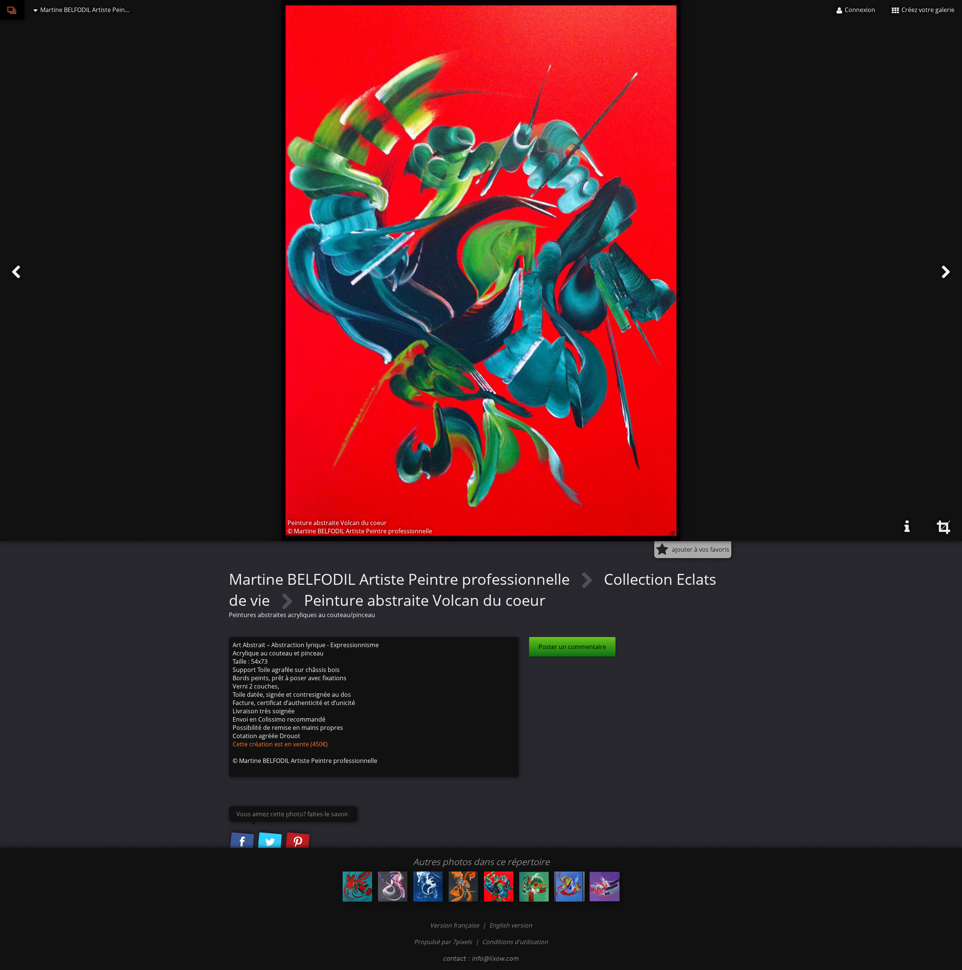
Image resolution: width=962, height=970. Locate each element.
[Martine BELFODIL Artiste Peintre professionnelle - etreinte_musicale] (393, 887)
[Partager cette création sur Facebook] (242, 842)
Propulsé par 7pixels (443, 942)
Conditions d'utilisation (515, 942)
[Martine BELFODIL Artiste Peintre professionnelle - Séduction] (428, 887)
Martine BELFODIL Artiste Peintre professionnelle (401, 579)
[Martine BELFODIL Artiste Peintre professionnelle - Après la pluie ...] (534, 887)
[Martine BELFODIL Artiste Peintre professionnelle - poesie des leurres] (463, 887)
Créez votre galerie (927, 10)
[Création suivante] (946, 272)
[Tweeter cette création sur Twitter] (270, 842)
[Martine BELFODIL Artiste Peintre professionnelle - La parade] (605, 887)
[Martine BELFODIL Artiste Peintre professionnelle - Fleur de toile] (569, 887)
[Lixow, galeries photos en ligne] (12, 10)
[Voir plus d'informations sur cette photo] (907, 526)
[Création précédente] (16, 272)
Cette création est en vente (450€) (280, 744)
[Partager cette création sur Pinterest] (298, 842)
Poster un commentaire (572, 647)
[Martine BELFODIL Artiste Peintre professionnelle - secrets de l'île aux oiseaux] (357, 887)
